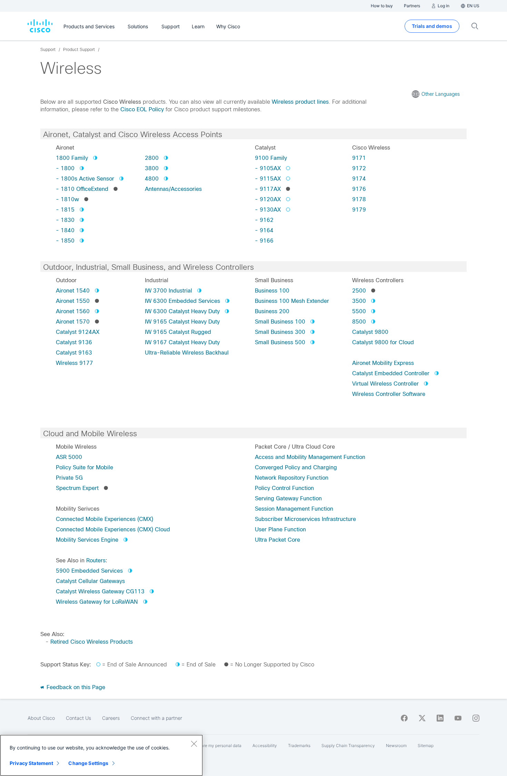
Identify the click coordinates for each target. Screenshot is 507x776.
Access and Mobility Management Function (310, 457)
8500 (359, 322)
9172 (359, 168)
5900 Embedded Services (89, 571)
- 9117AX (268, 189)
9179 (359, 210)
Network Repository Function (291, 478)
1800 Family (72, 158)
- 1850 (65, 241)
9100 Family (271, 158)
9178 (359, 199)
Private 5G (69, 478)
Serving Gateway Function (288, 498)
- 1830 (65, 220)
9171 (359, 158)
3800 (152, 168)
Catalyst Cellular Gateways (90, 581)
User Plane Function (280, 529)
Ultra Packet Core (277, 540)
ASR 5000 (69, 457)
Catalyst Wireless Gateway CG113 (100, 591)
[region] (101, 755)
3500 (359, 301)
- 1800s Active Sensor (85, 179)
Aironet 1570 (73, 322)
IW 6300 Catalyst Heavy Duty (182, 311)
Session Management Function (294, 509)
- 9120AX (268, 199)
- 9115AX (268, 179)
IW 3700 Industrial (168, 291)
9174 (359, 179)
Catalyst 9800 (370, 332)
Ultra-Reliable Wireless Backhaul (187, 353)
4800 (152, 179)
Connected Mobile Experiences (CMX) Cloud (113, 529)
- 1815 (65, 210)
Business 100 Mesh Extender (292, 301)
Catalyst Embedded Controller (390, 373)
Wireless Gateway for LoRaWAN (97, 602)
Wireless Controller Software (388, 394)
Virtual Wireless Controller (385, 384)
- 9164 (264, 230)
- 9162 (264, 220)
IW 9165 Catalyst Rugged (178, 332)
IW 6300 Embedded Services (182, 301)
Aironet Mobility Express (383, 363)
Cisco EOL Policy (142, 109)
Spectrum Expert (77, 488)
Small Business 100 (280, 322)
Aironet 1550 (73, 301)
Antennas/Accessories (173, 189)
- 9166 (264, 241)
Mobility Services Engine (87, 540)
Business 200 (272, 311)
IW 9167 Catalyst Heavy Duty (182, 342)
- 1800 (65, 168)
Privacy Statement (31, 763)
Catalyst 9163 (74, 353)
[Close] (193, 743)
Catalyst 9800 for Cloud (383, 342)
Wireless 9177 (74, 363)
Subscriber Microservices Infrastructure (305, 519)
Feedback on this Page (75, 687)
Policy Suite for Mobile (84, 467)
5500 (359, 311)
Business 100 (272, 291)
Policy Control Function (284, 488)
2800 (152, 158)
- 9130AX (268, 210)
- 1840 (65, 230)
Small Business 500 (280, 342)
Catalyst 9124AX (77, 332)
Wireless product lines (300, 102)
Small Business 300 (280, 332)
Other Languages (440, 94)
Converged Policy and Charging (296, 467)
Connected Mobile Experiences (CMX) (104, 519)
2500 (359, 291)
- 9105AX (268, 168)
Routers (96, 560)
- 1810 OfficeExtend (82, 189)
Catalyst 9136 (74, 342)
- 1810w (67, 199)
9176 (359, 189)
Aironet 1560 (73, 311)
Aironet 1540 (73, 291)
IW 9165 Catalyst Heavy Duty (182, 322)
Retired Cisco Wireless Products (91, 642)
